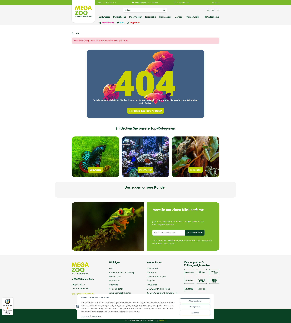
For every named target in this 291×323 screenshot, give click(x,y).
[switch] (7, 312)
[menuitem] (104, 17)
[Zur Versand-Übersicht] (189, 272)
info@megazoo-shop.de (83, 293)
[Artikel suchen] (164, 10)
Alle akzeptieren (195, 301)
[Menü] (11, 298)
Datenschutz (96, 316)
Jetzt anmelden (195, 232)
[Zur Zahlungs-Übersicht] (214, 272)
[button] (214, 2)
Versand (162, 320)
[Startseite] (72, 33)
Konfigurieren (195, 307)
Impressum (85, 316)
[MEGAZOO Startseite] (83, 11)
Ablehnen (195, 313)
